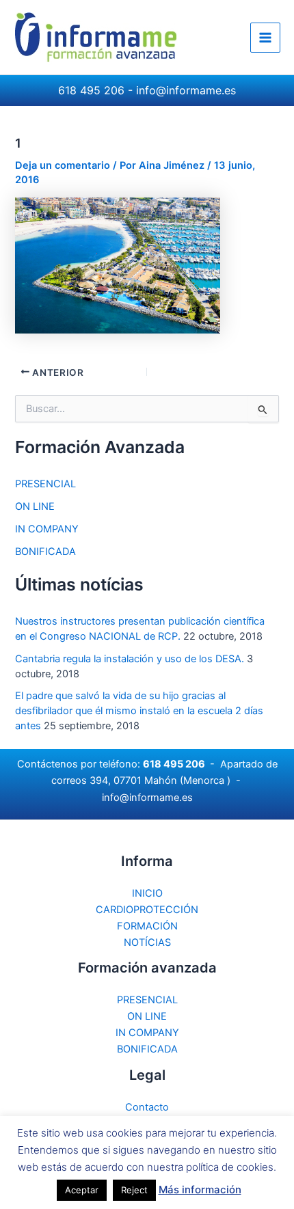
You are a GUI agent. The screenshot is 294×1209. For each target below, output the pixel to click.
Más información (200, 1189)
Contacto (147, 1107)
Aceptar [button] (81, 1189)
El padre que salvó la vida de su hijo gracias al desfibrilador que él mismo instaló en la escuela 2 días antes (139, 711)
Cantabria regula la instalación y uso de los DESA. (129, 659)
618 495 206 (91, 90)
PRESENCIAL (45, 484)
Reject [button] (134, 1189)
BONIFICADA (45, 551)
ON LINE (35, 506)
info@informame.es (186, 90)
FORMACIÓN (147, 926)
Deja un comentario (62, 165)
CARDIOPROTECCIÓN (147, 910)
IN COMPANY (47, 529)
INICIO (147, 893)
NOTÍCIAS (147, 942)
